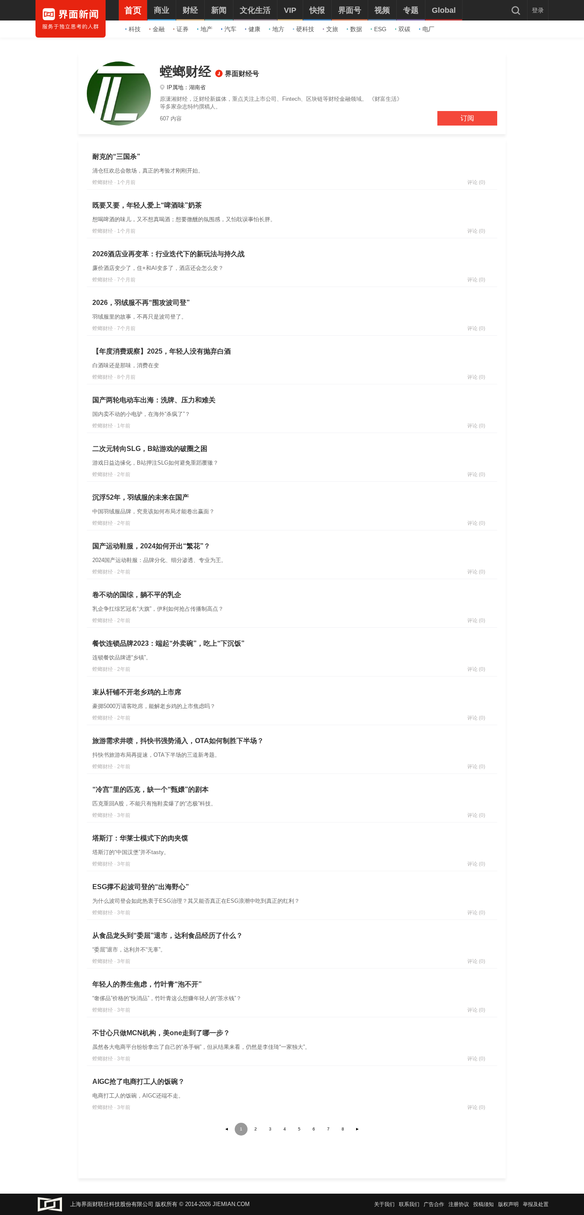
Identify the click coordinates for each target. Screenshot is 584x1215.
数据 (356, 29)
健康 (254, 29)
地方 (278, 29)
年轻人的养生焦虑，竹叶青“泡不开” (147, 984)
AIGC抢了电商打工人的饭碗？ (138, 1081)
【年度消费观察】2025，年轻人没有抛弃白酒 (161, 351)
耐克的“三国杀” (116, 156)
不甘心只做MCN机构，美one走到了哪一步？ (161, 1032)
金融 (159, 29)
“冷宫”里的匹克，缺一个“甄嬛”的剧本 (150, 789)
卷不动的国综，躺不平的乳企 (136, 594)
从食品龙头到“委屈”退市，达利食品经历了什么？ (167, 935)
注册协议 (458, 1204)
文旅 (332, 29)
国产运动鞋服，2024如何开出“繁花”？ (151, 546)
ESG (380, 29)
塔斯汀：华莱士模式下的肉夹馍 (140, 838)
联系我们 (409, 1204)
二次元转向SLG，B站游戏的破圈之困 (149, 448)
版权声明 (508, 1204)
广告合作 (434, 1204)
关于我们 (384, 1204)
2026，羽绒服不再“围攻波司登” (141, 302)
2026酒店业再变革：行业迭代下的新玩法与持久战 (168, 254)
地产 (206, 29)
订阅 (467, 118)
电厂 (428, 29)
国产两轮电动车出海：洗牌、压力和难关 (153, 400)
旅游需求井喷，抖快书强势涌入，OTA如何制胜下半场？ (178, 740)
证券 (183, 29)
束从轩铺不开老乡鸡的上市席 (136, 692)
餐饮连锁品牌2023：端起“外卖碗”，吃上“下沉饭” (168, 643)
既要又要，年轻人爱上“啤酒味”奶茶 (147, 205)
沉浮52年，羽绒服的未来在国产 (140, 497)
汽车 (230, 29)
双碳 (404, 29)
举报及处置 (536, 1204)
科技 (135, 29)
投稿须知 (483, 1204)
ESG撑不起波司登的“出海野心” (140, 886)
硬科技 (305, 29)
